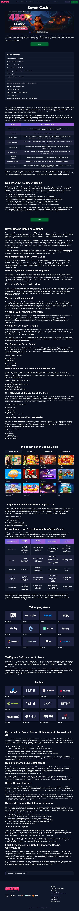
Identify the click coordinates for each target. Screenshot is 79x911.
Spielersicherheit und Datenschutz (15, 86)
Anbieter (9, 80)
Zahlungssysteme (11, 74)
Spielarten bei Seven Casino (14, 64)
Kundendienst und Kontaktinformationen (17, 92)
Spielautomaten (64, 451)
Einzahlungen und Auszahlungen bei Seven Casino (19, 71)
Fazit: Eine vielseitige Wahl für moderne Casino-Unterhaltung (22, 98)
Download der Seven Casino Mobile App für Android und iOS (22, 83)
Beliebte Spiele (12, 451)
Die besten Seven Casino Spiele (15, 67)
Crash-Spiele (47, 451)
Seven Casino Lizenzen (13, 89)
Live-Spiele (29, 451)
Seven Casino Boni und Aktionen (15, 61)
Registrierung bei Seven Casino (15, 58)
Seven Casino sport (12, 95)
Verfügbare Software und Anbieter (15, 77)
